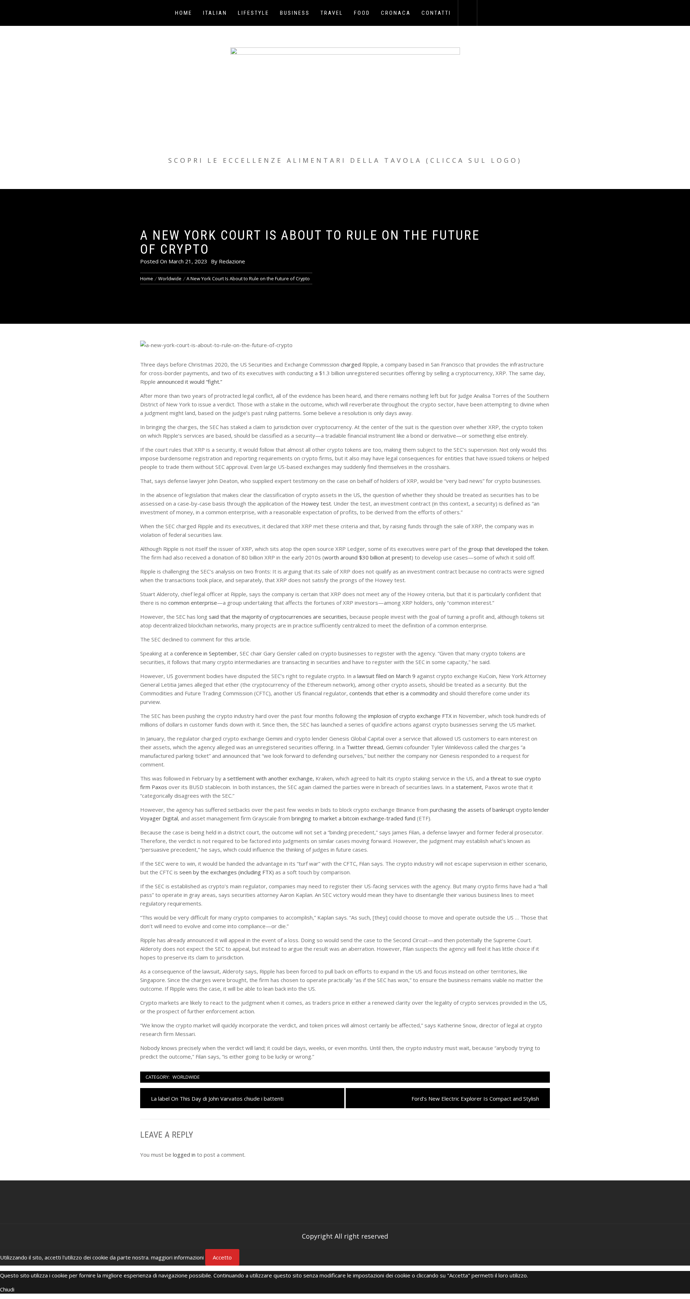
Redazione (232, 261)
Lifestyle (253, 13)
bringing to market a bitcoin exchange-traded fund (353, 818)
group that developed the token (508, 548)
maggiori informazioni (177, 1257)
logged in (184, 1154)
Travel (332, 13)
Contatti (436, 13)
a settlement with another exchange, (268, 778)
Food (362, 13)
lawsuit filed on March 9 (386, 676)
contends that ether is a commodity (393, 693)
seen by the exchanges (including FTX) (226, 872)
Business (295, 13)
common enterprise (192, 602)
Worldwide (186, 1077)
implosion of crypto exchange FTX (410, 715)
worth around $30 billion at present (367, 557)
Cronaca (396, 13)
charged (351, 364)
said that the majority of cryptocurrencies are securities (278, 616)
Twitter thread (364, 747)
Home (183, 13)
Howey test (316, 503)
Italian (215, 13)
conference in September (205, 653)
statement (469, 787)
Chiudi (7, 1289)
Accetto (222, 1257)
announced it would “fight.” (189, 381)
